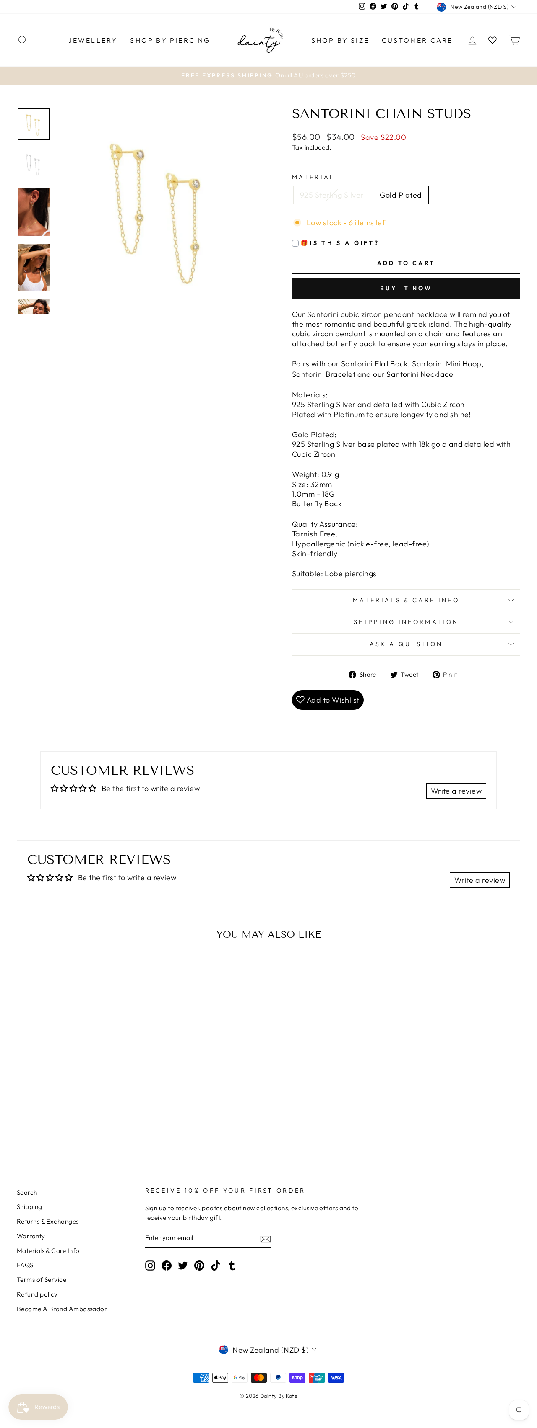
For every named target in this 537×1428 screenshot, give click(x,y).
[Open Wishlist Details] (492, 40)
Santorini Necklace (419, 374)
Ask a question (406, 644)
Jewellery (93, 40)
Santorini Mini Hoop (447, 364)
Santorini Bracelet (323, 374)
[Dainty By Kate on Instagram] (150, 1265)
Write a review (456, 791)
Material (313, 177)
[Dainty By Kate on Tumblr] (232, 1265)
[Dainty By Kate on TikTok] (216, 1265)
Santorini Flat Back (374, 364)
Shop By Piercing (170, 40)
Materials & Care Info (48, 1251)
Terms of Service (41, 1280)
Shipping (29, 1207)
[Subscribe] (265, 1239)
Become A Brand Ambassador (62, 1309)
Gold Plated (401, 195)
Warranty (31, 1236)
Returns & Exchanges (48, 1221)
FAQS (25, 1265)
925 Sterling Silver (332, 195)
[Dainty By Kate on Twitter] (183, 1265)
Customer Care (417, 40)
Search (27, 1192)
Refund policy (37, 1294)
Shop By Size (340, 40)
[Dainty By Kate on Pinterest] (199, 1265)
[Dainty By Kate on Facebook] (167, 1265)
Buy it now (406, 288)
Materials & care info (406, 600)
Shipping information (406, 622)
